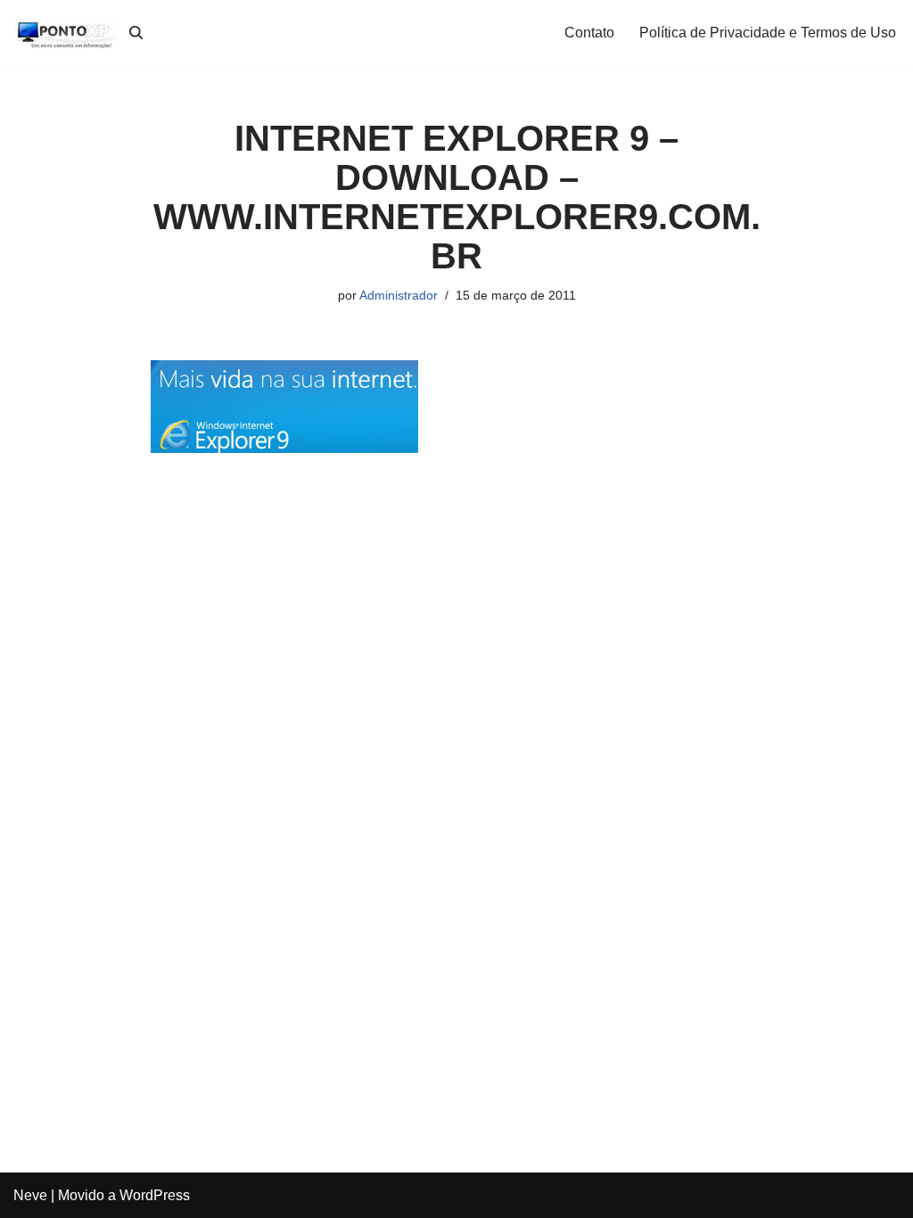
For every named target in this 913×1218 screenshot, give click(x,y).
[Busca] (136, 32)
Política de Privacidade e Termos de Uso (767, 32)
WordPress (154, 1195)
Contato (589, 32)
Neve (30, 1195)
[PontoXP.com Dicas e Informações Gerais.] (66, 32)
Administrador (398, 295)
